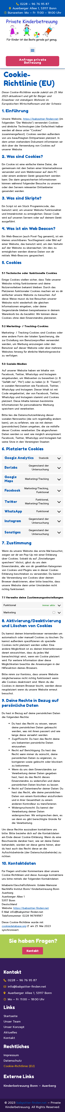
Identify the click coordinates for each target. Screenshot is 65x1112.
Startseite (11, 1016)
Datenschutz (13, 1061)
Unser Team (12, 1021)
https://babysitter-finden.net (40, 119)
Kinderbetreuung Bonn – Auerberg (30, 1086)
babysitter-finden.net (31, 1103)
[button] (33, 50)
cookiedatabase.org (14, 926)
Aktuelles (10, 1032)
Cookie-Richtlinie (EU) (19, 1066)
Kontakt (9, 1038)
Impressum (11, 1055)
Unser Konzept (14, 1027)
